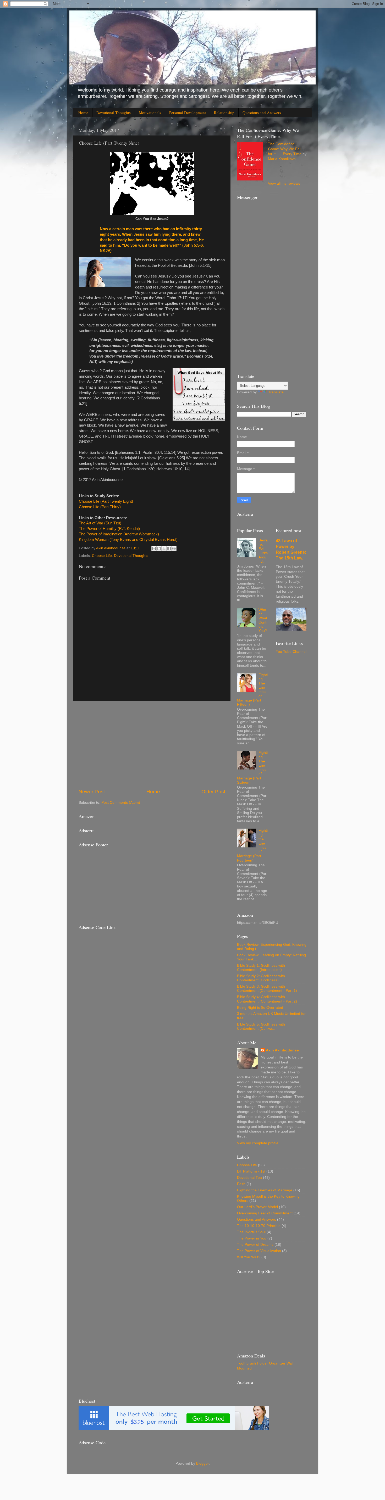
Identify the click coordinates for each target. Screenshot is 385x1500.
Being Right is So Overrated (260, 1008)
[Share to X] (164, 548)
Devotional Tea (249, 1178)
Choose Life (102, 556)
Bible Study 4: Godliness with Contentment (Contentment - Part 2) (267, 999)
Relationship (224, 112)
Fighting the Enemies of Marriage (264, 1190)
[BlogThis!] (159, 548)
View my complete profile (257, 1143)
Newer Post (92, 791)
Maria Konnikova (282, 159)
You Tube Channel (291, 652)
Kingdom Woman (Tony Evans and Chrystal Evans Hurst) (128, 539)
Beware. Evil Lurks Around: (263, 550)
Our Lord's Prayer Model (257, 1207)
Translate (276, 392)
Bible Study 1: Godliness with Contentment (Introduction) (261, 968)
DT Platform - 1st (251, 1171)
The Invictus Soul (251, 1232)
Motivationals (150, 112)
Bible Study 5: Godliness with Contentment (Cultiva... (261, 1026)
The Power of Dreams (255, 1245)
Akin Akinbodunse (282, 1050)
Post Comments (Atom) (120, 803)
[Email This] (154, 548)
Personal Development (187, 112)
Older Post (213, 791)
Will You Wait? (248, 1257)
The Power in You (251, 1238)
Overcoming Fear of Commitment (265, 1213)
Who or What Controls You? (263, 620)
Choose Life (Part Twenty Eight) (106, 501)
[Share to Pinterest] (174, 548)
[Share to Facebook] (169, 548)
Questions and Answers (262, 112)
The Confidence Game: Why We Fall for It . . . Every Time (284, 149)
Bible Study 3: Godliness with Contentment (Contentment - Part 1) (267, 988)
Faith (241, 1184)
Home (83, 112)
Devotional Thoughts (113, 112)
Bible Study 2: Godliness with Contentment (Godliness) (261, 978)
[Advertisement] (152, 744)
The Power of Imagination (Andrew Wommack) (119, 534)
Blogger (202, 1463)
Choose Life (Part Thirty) (100, 507)
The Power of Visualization (259, 1251)
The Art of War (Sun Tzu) (100, 523)
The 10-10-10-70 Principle (258, 1226)
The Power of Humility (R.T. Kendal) (109, 529)
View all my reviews (284, 183)
